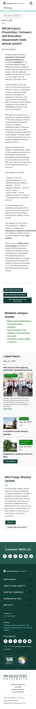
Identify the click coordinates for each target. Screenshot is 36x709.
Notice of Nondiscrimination (11, 700)
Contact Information (18, 684)
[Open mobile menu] (31, 3)
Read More (7, 409)
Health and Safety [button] (14, 586)
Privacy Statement (18, 689)
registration (17, 62)
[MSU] (18, 573)
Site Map (18, 687)
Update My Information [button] (16, 527)
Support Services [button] (13, 592)
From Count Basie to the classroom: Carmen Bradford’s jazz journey (18, 333)
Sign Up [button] (10, 522)
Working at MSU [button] (13, 599)
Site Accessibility (18, 692)
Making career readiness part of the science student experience (19, 324)
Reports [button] (8, 605)
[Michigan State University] (14, 3)
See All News (10, 461)
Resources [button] (10, 579)
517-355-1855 (9, 616)
